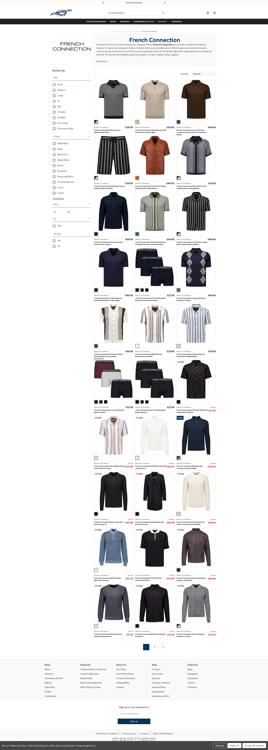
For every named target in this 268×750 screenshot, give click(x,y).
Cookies (144, 733)
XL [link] (58, 101)
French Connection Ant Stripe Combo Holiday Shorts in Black (109, 187)
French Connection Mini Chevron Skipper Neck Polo (107, 131)
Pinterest (192, 687)
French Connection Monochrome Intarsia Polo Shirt (148, 579)
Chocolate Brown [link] (65, 181)
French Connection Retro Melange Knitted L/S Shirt (190, 635)
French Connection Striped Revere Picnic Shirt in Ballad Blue (191, 355)
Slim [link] (59, 225)
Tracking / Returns (161, 682)
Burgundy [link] (62, 170)
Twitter (191, 682)
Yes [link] (59, 240)
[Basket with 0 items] (214, 13)
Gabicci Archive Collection (93, 669)
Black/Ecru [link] (62, 154)
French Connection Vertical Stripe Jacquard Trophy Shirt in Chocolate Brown (191, 132)
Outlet (48, 691)
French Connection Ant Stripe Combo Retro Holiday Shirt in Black (192, 243)
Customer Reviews (125, 678)
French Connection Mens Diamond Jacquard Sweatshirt (108, 635)
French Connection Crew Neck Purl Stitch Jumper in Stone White (191, 523)
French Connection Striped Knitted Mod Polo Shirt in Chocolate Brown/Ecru (108, 356)
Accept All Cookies (254, 745)
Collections (50, 696)
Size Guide (157, 673)
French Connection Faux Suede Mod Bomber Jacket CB (191, 579)
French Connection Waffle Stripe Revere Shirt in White (148, 355)
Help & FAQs (158, 691)
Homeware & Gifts (54, 678)
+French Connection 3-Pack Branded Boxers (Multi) (109, 411)
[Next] (163, 647)
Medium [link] (61, 90)
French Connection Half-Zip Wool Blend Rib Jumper (107, 579)
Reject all (234, 745)
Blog (190, 669)
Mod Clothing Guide (90, 687)
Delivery (156, 678)
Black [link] (60, 149)
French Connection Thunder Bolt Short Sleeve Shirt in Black (192, 411)
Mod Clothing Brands (90, 682)
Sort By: (185, 73)
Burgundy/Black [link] (65, 176)
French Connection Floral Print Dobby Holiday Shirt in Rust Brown (150, 187)
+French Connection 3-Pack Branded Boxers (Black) (150, 411)
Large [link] (60, 95)
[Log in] (207, 13)
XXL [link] (59, 106)
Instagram (193, 673)
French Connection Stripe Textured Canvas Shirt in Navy (108, 243)
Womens (49, 673)
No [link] (58, 246)
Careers (120, 687)
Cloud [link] (60, 187)
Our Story (121, 669)
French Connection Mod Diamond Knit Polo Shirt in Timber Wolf (150, 131)
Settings (219, 745)
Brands (48, 682)
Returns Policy (159, 687)
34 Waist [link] (61, 117)
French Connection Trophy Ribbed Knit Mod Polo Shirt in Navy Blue (108, 299)
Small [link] (60, 84)
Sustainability (122, 682)
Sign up (134, 721)
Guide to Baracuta (89, 673)
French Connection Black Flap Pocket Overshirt (150, 635)
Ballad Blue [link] (62, 143)
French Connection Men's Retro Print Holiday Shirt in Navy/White (192, 187)
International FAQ (160, 696)
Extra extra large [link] (65, 128)
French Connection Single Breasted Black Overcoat (149, 523)
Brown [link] (60, 165)
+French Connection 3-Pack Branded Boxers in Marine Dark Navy (150, 299)
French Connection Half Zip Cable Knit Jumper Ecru (150, 467)
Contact (156, 669)
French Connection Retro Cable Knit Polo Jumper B (108, 523)
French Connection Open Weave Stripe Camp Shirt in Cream (110, 467)
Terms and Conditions (107, 733)
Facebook (193, 678)
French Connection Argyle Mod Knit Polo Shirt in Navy (191, 299)
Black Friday (86, 678)
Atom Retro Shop (124, 673)
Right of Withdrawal (162, 733)
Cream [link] (60, 193)
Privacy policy (129, 733)
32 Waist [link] (61, 111)
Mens (47, 669)
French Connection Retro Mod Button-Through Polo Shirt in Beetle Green (151, 243)
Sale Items (50, 687)
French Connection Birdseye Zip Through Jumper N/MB (190, 467)
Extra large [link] (62, 123)
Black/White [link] (63, 160)
